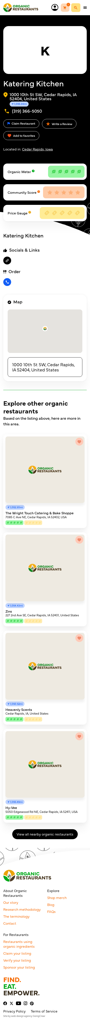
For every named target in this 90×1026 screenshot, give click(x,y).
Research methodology (22, 909)
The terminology (16, 916)
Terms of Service (44, 1011)
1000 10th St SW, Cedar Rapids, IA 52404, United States (43, 367)
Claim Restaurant (23, 123)
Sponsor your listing (19, 967)
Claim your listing (17, 953)
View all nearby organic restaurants (45, 834)
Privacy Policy (14, 1011)
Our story (10, 902)
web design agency (21, 1015)
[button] (45, 328)
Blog (50, 904)
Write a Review (61, 124)
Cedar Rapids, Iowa (37, 149)
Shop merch (57, 897)
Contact (9, 923)
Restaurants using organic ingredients (19, 944)
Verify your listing (17, 960)
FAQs (51, 911)
